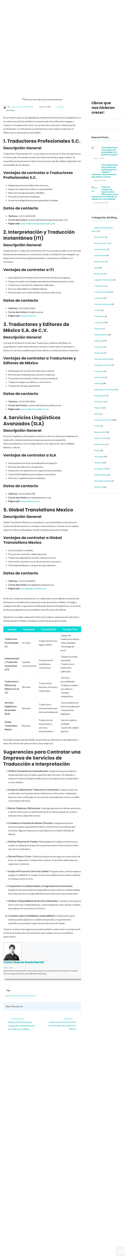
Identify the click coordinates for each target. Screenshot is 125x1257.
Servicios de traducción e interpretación (20, 996)
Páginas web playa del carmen (69, 1139)
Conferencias (99, 286)
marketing (98, 383)
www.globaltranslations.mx (33, 588)
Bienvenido (71, 1082)
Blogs (96, 268)
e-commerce (99, 322)
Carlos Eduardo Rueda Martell (21, 107)
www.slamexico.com (30, 501)
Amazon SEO (99, 237)
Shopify (97, 450)
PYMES (97, 426)
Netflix (97, 414)
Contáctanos (84, 1082)
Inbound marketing (101, 359)
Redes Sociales (100, 438)
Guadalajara (71, 1086)
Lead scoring (99, 377)
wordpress (98, 487)
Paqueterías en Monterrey (80, 1249)
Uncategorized (100, 469)
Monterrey (71, 1091)
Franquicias (99, 347)
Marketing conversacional (104, 389)
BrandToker (99, 274)
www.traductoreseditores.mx (34, 409)
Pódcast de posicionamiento (81, 1245)
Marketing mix (100, 395)
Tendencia (98, 462)
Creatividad (99, 298)
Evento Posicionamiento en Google (84, 1127)
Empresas (61, 107)
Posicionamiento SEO (103, 420)
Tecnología (98, 456)
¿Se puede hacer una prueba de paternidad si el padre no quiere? (109, 151)
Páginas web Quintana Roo (82, 1173)
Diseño (97, 310)
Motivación (99, 402)
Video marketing (101, 475)
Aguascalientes (85, 1086)
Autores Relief (100, 255)
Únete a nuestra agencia (81, 1099)
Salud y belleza (100, 444)
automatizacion (100, 249)
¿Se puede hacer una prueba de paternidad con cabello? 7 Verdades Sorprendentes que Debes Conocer (105, 171)
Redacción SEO (100, 432)
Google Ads (99, 353)
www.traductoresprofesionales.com (37, 223)
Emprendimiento (100, 335)
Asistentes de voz (101, 243)
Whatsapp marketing (102, 481)
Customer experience (102, 304)
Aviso (68, 1096)
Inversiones (99, 371)
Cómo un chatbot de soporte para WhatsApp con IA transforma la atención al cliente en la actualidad (105, 193)
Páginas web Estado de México (70, 1150)
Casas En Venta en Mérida (80, 1242)
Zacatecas (83, 1091)
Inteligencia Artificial (102, 365)
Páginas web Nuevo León (68, 1201)
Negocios (98, 408)
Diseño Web (99, 316)
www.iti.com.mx (28, 315)
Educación (98, 328)
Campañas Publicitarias (103, 280)
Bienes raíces (99, 261)
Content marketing (101, 292)
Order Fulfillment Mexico (80, 1238)
